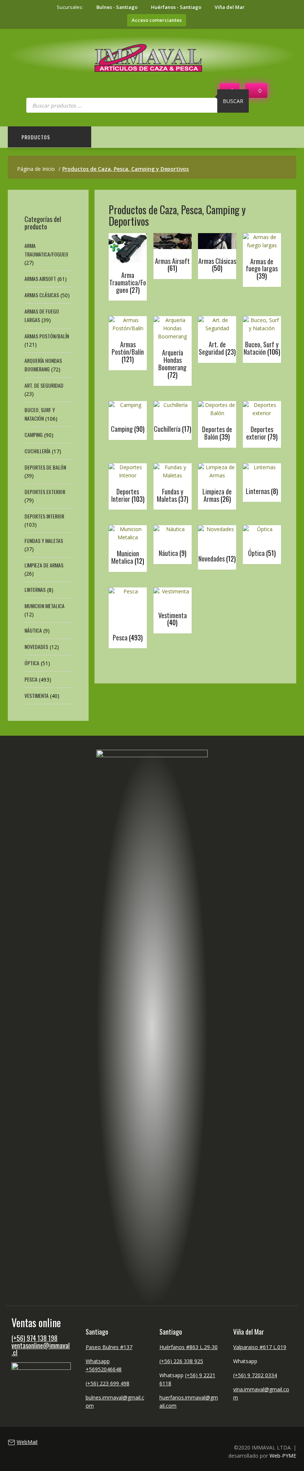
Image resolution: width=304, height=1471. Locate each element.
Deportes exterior (44, 492)
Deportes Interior (44, 516)
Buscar (233, 101)
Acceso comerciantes (157, 20)
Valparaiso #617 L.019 (259, 1347)
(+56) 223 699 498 (107, 1383)
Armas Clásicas (41, 295)
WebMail (27, 1441)
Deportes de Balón (45, 467)
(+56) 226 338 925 (181, 1361)
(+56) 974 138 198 (34, 1338)
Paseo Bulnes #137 (109, 1347)
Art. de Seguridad (43, 385)
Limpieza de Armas (43, 565)
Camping (33, 434)
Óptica (31, 663)
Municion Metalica (44, 606)
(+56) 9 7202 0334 (255, 1375)
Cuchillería (37, 451)
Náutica (33, 630)
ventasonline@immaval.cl (40, 1349)
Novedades (36, 646)
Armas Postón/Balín (46, 336)
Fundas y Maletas (43, 540)
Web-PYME (283, 1455)
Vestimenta (36, 695)
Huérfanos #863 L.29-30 (188, 1347)
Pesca (30, 679)
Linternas (35, 589)
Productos (36, 137)
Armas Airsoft (40, 278)
